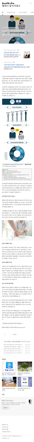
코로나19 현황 (5, 429)
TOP (30, 424)
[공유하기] (7, 334)
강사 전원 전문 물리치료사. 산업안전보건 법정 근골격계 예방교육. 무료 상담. (12, 56)
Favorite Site (11, 12)
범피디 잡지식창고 (11, 6)
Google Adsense (6, 431)
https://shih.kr (8, 62)
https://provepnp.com (10, 50)
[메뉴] (31, 3)
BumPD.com (5, 424)
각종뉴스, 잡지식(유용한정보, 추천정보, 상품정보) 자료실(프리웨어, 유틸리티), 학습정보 (14, 403)
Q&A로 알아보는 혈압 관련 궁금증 (12, 349)
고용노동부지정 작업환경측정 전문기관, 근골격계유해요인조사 (17, 68)
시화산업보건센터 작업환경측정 (14, 65)
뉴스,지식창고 (23, 12)
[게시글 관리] (9, 334)
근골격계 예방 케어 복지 (11, 53)
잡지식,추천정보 (16, 341)
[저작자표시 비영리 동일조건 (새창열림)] (20, 334)
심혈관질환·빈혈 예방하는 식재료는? (13, 346)
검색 (27, 3)
